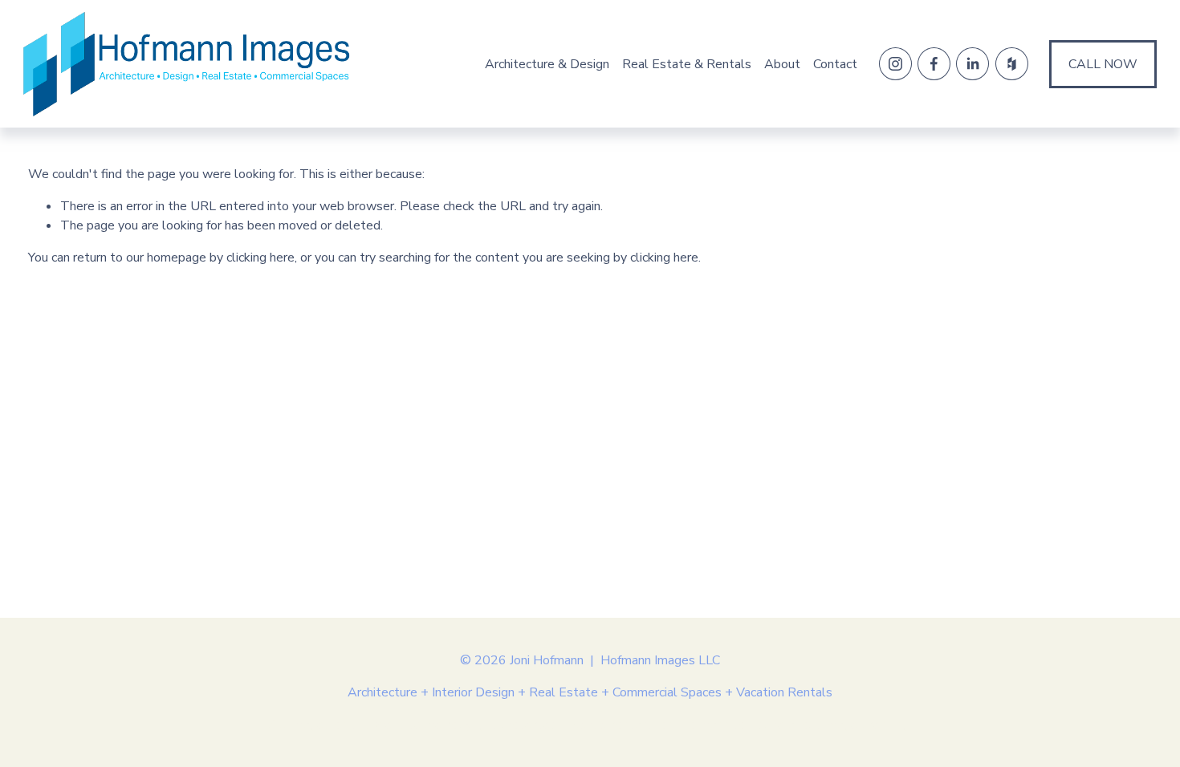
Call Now (1102, 64)
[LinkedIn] (972, 63)
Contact (835, 64)
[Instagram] (895, 63)
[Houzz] (1011, 63)
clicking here (260, 257)
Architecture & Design (547, 64)
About (782, 64)
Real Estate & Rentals (686, 64)
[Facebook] (934, 63)
